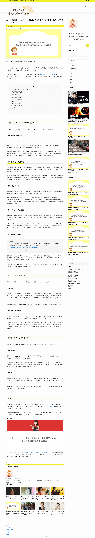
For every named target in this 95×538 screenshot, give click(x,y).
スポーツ (72, 60)
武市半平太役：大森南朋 (17, 96)
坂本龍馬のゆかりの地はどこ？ (19, 105)
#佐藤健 (23, 247)
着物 (71, 76)
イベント (72, 55)
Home (7, 525)
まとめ (13, 110)
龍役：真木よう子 (16, 94)
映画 (71, 71)
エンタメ (72, 58)
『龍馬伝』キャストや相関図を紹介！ (20, 89)
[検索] (88, 1)
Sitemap (8, 531)
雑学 (71, 82)
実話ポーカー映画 (48, 406)
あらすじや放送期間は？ (17, 99)
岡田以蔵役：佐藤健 (16, 97)
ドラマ (71, 63)
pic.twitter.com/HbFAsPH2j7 (32, 247)
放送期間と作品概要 (16, 103)
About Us (8, 532)
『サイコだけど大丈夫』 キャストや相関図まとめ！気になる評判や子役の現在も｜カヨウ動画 (30, 452)
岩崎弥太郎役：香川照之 (17, 92)
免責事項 (8, 534)
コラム (71, 73)
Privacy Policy (9, 529)
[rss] (86, 1)
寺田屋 (13, 108)
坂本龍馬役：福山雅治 (17, 91)
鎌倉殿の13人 (73, 68)
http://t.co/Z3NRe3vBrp (15, 247)
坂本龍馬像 (14, 107)
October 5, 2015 (25, 250)
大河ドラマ (9, 26)
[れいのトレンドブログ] (20, 12)
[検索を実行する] (87, 45)
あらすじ (14, 101)
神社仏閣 (72, 79)
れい (14, 476)
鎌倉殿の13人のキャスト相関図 (47, 74)
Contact (8, 527)
